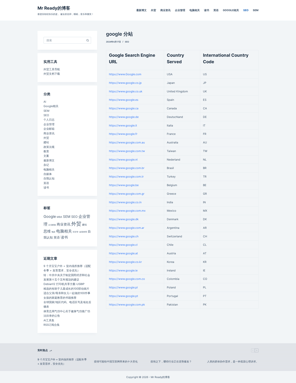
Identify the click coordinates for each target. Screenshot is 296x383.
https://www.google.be (124, 185)
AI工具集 (49, 320)
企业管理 (180, 10)
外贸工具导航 (52, 69)
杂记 (46, 165)
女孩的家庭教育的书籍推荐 (60, 297)
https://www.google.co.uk (125, 91)
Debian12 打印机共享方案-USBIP (64, 284)
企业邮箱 (49, 128)
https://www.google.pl (123, 287)
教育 (46, 151)
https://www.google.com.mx (127, 210)
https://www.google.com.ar (126, 227)
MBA (59, 216)
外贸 (153, 10)
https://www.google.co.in (125, 202)
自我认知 (49, 178)
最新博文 (141, 10)
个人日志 (49, 119)
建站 (46, 142)
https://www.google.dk (124, 219)
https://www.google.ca (123, 108)
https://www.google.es (123, 99)
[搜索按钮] (87, 40)
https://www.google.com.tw (127, 151)
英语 (216, 10)
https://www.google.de (124, 117)
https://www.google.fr (123, 134)
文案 (46, 155)
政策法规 (49, 147)
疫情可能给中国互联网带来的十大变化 (116, 361)
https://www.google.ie (123, 270)
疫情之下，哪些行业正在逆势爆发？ (171, 361)
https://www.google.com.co (127, 279)
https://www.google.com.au (127, 142)
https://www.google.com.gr (126, 193)
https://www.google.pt (123, 296)
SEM (255, 10)
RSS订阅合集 (52, 324)
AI (45, 101)
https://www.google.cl (123, 244)
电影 (53, 232)
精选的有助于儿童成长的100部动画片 (66, 288)
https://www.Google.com (125, 74)
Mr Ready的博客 (54, 8)
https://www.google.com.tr (126, 176)
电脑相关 (194, 10)
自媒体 (48, 174)
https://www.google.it (123, 125)
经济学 (75, 232)
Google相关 (231, 10)
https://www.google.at (123, 253)
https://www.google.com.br (126, 168)
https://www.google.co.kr (125, 262)
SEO (246, 10)
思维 (47, 231)
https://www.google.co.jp (125, 82)
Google (50, 216)
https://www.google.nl (123, 159)
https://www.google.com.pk (127, 304)
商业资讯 (165, 10)
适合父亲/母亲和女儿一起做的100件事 (67, 293)
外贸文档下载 (52, 73)
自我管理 (83, 232)
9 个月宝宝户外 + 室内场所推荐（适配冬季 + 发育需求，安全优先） (62, 361)
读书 (206, 10)
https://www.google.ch (123, 236)
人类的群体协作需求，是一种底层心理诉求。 (232, 361)
